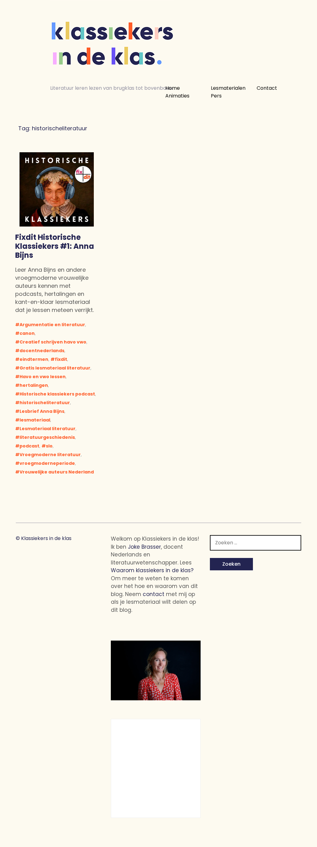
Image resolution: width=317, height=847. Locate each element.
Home (172, 88)
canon (27, 333)
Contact (267, 88)
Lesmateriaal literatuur (48, 429)
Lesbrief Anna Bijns (42, 411)
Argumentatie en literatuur (52, 325)
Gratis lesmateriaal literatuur (55, 368)
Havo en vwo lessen (43, 377)
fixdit (61, 359)
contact (153, 594)
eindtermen (34, 359)
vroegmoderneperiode (47, 463)
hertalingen (34, 385)
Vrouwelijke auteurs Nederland (57, 472)
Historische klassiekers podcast (57, 394)
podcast (29, 446)
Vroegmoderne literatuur (50, 455)
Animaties (177, 96)
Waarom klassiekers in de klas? (152, 570)
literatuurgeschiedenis (47, 437)
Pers (216, 96)
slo (49, 446)
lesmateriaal (35, 420)
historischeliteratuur (45, 403)
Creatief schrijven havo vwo (53, 342)
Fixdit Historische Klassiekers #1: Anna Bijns (54, 246)
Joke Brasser (144, 547)
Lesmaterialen (228, 88)
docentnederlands (42, 351)
